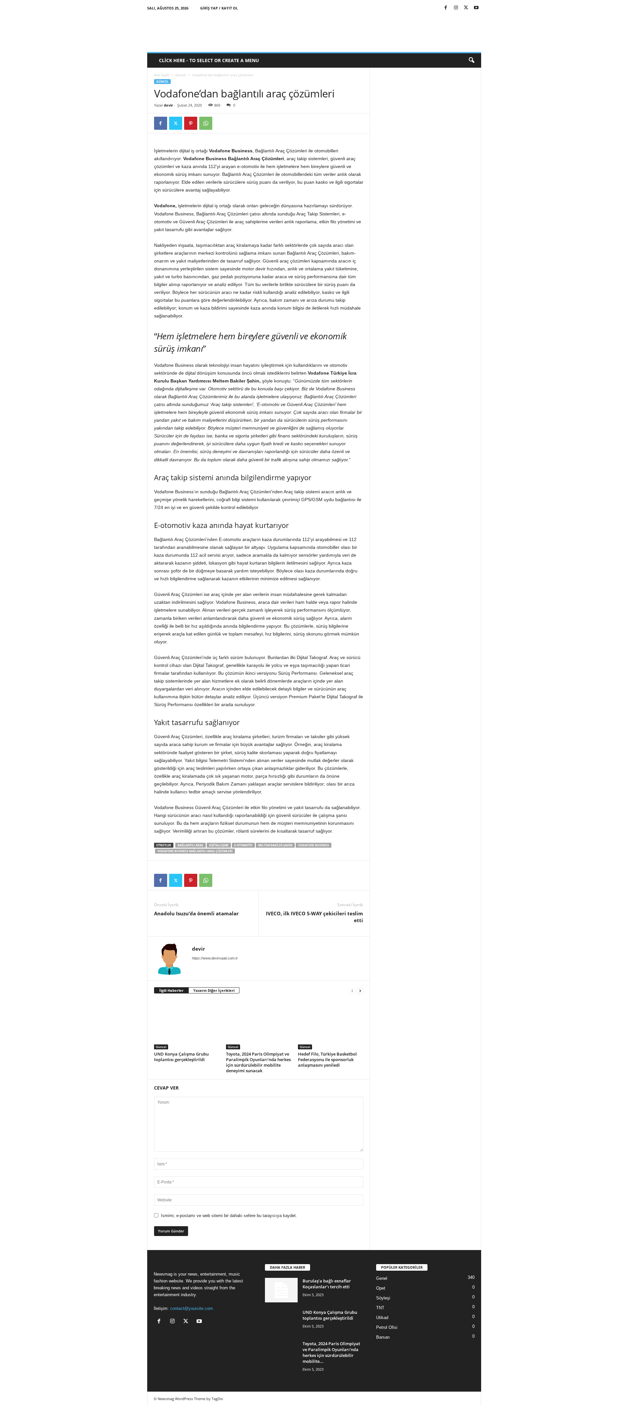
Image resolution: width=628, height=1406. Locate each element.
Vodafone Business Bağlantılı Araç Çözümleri (195, 851)
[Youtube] (476, 8)
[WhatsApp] (205, 123)
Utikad (382, 1317)
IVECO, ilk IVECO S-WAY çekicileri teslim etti (314, 916)
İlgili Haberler (171, 990)
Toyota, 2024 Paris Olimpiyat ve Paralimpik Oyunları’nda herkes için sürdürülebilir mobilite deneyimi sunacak (258, 1062)
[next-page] (360, 990)
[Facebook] (446, 8)
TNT (380, 1307)
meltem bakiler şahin (275, 845)
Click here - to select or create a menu (209, 60)
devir (168, 105)
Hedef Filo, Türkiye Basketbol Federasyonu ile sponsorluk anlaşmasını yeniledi (327, 1059)
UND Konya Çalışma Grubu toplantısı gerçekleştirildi (181, 1056)
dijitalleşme (219, 845)
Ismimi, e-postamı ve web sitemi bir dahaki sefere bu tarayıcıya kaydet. (229, 1215)
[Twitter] (466, 8)
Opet (380, 1288)
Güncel (180, 75)
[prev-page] (352, 990)
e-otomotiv (243, 845)
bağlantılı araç (190, 845)
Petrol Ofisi (386, 1327)
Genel (381, 1278)
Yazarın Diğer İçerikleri (214, 990)
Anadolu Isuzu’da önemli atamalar (196, 913)
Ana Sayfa (161, 75)
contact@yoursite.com (191, 1308)
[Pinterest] (190, 123)
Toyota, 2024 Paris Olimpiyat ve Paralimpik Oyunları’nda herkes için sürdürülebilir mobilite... (331, 1352)
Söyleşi (383, 1298)
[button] (471, 60)
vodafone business (313, 845)
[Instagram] (456, 8)
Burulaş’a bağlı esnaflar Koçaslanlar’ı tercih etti (327, 1284)
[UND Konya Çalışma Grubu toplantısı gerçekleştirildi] (186, 1024)
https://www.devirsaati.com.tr (215, 958)
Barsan (383, 1337)
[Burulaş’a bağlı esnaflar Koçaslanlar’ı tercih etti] (281, 1290)
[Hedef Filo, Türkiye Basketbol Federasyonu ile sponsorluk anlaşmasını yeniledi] (330, 1024)
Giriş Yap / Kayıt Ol (219, 8)
